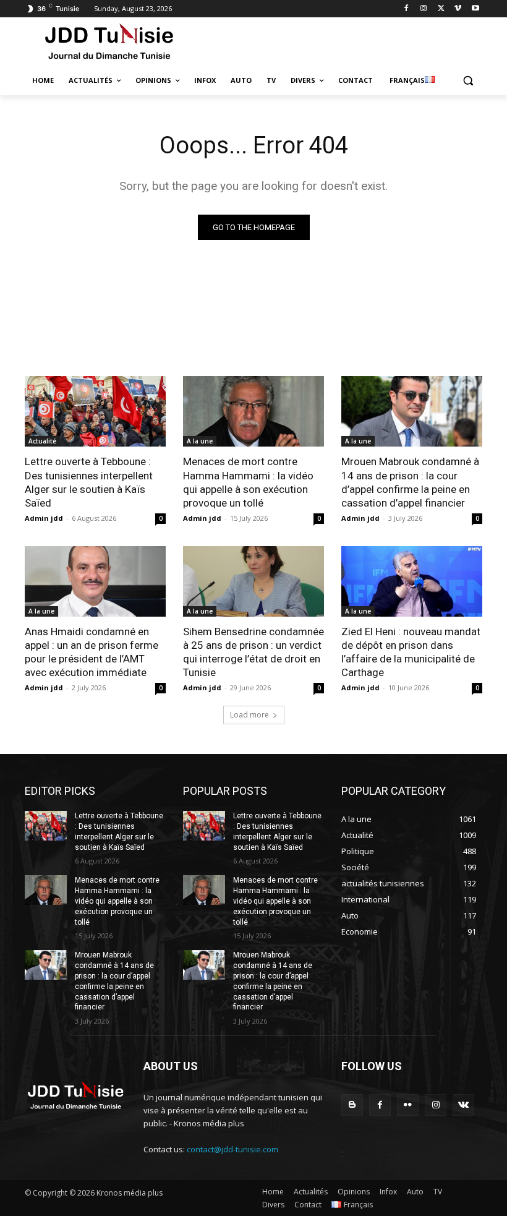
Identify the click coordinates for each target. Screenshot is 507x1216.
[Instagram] (424, 9)
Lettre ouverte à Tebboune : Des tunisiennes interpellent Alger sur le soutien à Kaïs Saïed (89, 481)
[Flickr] (408, 1105)
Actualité (42, 441)
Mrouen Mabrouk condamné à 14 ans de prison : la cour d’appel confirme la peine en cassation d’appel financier (410, 481)
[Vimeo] (458, 9)
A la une (200, 441)
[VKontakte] (463, 1105)
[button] (467, 80)
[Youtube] (475, 9)
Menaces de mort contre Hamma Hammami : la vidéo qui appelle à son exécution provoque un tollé (248, 481)
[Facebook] (406, 9)
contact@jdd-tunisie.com (232, 1149)
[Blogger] (352, 1105)
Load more (249, 714)
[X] (441, 9)
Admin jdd (44, 518)
